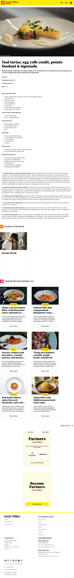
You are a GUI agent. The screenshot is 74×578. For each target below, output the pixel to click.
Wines (40, 522)
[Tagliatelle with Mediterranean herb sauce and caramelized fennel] (45, 398)
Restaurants (42, 519)
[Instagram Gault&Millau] (8, 561)
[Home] (12, 2)
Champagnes (42, 525)
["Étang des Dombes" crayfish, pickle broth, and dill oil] (45, 353)
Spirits (40, 527)
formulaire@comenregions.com (48, 556)
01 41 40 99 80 (14, 547)
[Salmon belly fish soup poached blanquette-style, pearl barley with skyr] (45, 308)
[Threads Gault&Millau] (21, 561)
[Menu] (71, 3)
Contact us (8, 549)
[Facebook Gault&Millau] (5, 561)
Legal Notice (8, 522)
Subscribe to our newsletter (13, 564)
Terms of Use (9, 524)
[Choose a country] (66, 3)
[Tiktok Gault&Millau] (16, 561)
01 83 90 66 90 (42, 554)
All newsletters (9, 567)
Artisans (40, 535)
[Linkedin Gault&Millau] (13, 561)
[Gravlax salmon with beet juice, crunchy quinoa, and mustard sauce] (13, 353)
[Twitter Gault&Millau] (11, 561)
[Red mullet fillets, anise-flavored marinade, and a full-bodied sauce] (13, 398)
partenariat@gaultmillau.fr (46, 547)
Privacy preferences (11, 569)
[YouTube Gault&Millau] (19, 561)
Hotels (40, 532)
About (6, 519)
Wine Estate (42, 530)
